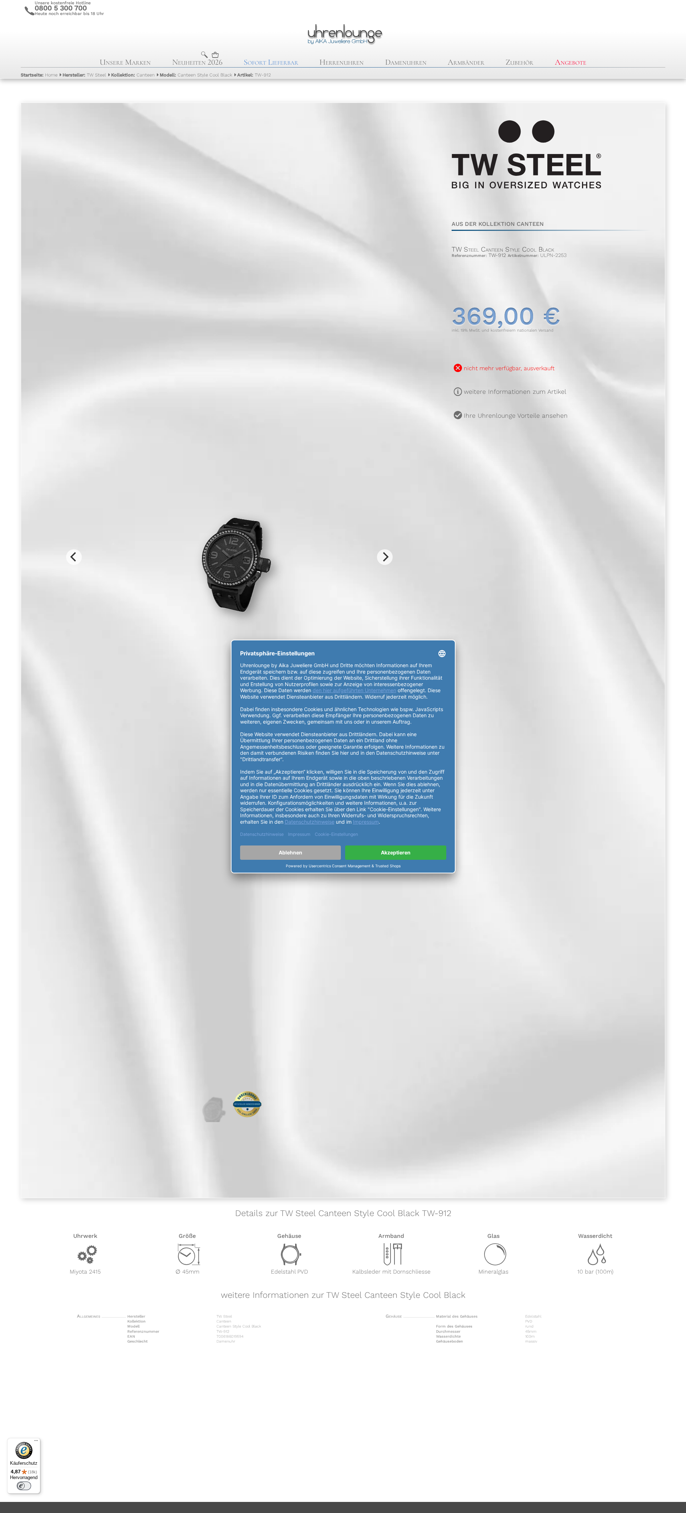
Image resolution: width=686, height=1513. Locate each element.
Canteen (133, 75)
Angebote (570, 62)
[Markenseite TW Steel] (526, 203)
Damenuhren (406, 62)
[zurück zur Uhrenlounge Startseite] (343, 33)
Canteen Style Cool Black (196, 75)
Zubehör (519, 62)
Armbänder (466, 62)
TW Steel (84, 75)
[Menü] (36, 1442)
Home (39, 75)
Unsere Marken (125, 62)
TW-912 (254, 75)
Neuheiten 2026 (197, 62)
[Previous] (74, 557)
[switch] (24, 1486)
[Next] (385, 557)
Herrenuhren (341, 62)
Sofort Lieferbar (271, 62)
